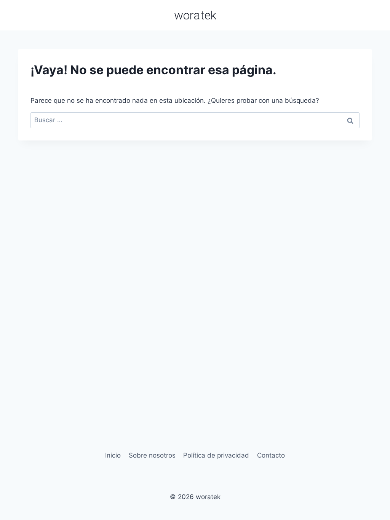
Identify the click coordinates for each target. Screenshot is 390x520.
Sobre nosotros (152, 455)
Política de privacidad (216, 455)
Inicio (113, 455)
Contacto (271, 455)
